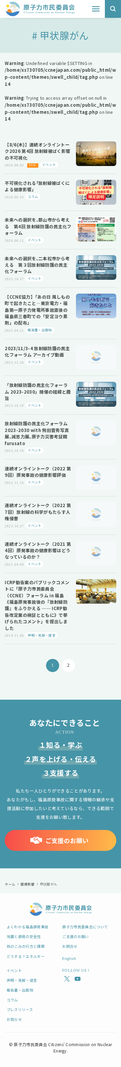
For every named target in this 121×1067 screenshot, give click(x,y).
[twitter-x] (66, 979)
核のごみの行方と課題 (26, 946)
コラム (12, 999)
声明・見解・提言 (22, 980)
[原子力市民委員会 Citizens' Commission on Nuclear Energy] (40, 9)
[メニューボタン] (96, 9)
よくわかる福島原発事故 (28, 926)
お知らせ (14, 1019)
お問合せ (69, 946)
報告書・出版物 (20, 990)
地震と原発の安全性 (24, 936)
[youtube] (76, 979)
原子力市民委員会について (85, 926)
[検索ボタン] (113, 9)
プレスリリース (20, 1009)
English (69, 958)
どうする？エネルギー (26, 956)
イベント (14, 970)
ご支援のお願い (75, 936)
